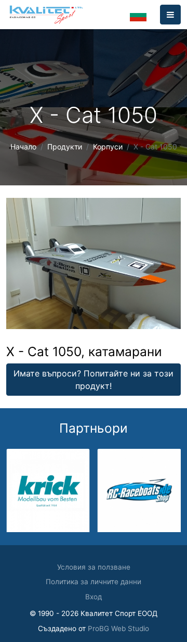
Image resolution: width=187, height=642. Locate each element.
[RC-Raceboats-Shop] (139, 489)
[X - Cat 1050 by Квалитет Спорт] (93, 262)
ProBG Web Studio (118, 628)
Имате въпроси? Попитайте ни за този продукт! (93, 379)
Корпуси (108, 146)
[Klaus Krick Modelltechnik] (48, 489)
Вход (93, 597)
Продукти (64, 146)
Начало (23, 146)
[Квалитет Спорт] (46, 14)
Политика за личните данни (93, 581)
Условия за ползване (93, 567)
